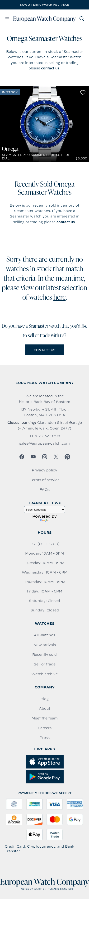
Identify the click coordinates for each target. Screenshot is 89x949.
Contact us (44, 350)
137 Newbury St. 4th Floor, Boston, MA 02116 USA (44, 412)
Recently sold (44, 654)
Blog (45, 699)
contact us (50, 68)
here (59, 297)
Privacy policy (44, 470)
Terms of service (45, 480)
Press (45, 738)
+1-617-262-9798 (44, 436)
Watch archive (44, 674)
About (44, 708)
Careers (45, 728)
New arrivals (44, 645)
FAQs (45, 490)
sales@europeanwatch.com (44, 443)
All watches (44, 635)
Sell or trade (45, 664)
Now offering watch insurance (44, 4)
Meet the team (45, 718)
